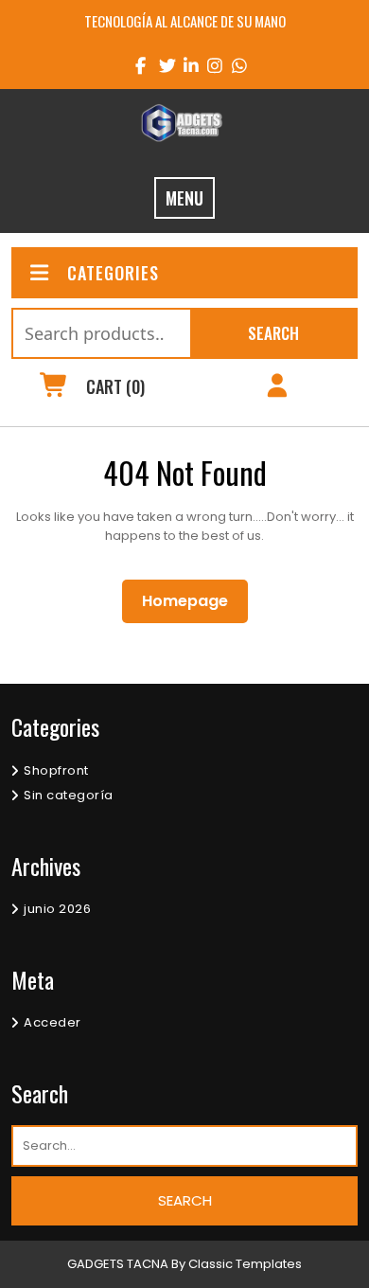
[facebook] (137, 65)
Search (273, 333)
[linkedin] (185, 65)
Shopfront (56, 770)
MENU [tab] (184, 198)
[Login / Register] (276, 388)
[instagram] (209, 65)
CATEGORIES (113, 272)
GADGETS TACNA (117, 1264)
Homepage (192, 600)
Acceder (52, 1022)
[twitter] (160, 65)
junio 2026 (57, 909)
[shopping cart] (54, 388)
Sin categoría (69, 795)
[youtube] (233, 65)
